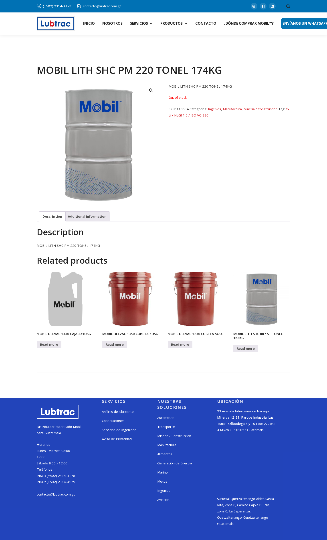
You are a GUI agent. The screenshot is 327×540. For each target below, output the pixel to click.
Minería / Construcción (260, 109)
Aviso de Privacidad (117, 439)
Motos (162, 481)
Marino (162, 472)
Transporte (166, 426)
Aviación (163, 499)
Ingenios (214, 109)
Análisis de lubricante (118, 411)
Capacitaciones (113, 420)
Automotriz (165, 417)
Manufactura (232, 109)
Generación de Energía (174, 463)
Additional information (87, 216)
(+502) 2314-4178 (57, 6)
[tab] (52, 216)
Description (52, 216)
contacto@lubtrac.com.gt (102, 6)
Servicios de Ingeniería (119, 430)
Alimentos (164, 454)
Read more (49, 344)
